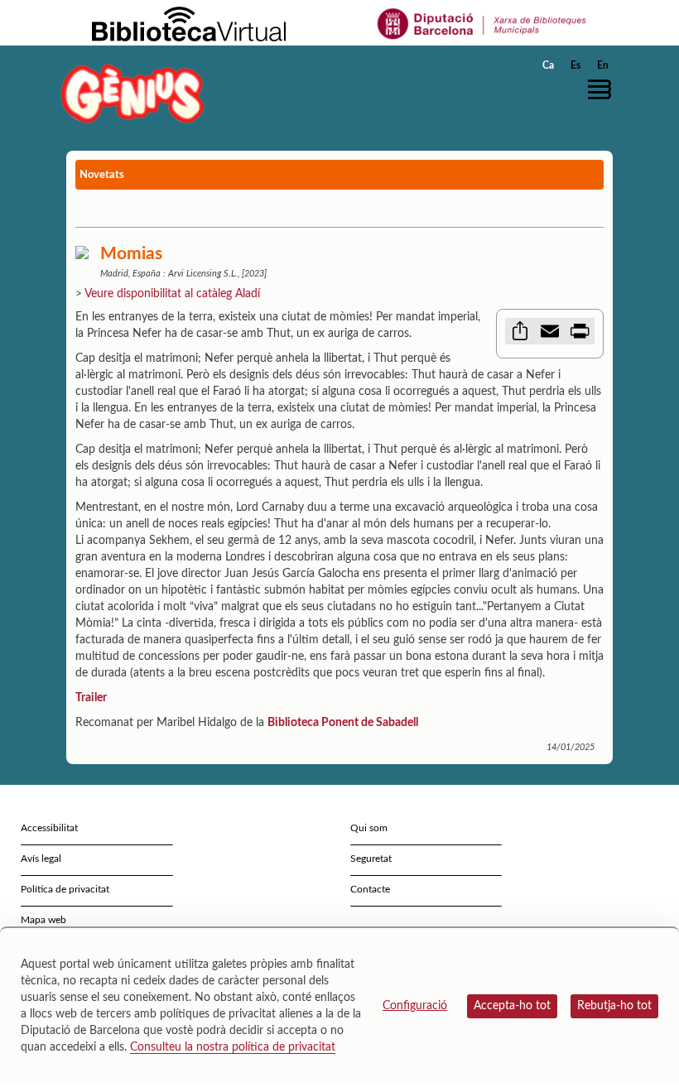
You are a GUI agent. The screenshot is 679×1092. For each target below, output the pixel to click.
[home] (132, 93)
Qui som (369, 828)
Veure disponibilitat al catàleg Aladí (172, 294)
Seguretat (371, 858)
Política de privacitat (65, 889)
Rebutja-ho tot (614, 1006)
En (603, 65)
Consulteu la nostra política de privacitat (232, 1047)
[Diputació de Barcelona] (482, 23)
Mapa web (43, 920)
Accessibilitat (49, 828)
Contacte (370, 889)
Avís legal (41, 858)
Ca (548, 65)
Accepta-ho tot (512, 1006)
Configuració (415, 1006)
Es (575, 65)
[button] (603, 89)
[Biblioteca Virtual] (189, 23)
